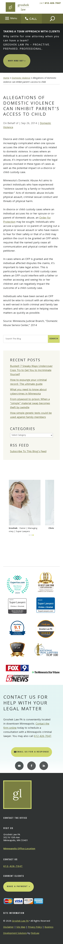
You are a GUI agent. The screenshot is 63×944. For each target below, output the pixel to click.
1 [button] (29, 535)
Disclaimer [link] (8, 927)
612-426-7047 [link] (53, 3)
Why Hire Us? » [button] (17, 61)
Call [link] (33, 19)
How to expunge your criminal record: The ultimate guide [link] (28, 382)
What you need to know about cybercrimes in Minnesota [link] (28, 392)
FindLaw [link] (35, 933)
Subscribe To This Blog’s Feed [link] (28, 451)
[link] (17, 7)
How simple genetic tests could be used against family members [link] (31, 415)
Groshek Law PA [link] (20, 921)
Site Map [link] (20, 927)
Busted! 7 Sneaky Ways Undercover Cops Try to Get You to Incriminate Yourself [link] (31, 370)
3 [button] (33, 535)
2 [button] (31, 535)
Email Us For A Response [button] (33, 752)
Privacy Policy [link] (35, 927)
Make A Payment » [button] (18, 886)
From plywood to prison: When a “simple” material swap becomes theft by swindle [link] (30, 403)
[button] (10, 18)
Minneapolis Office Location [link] (19, 849)
